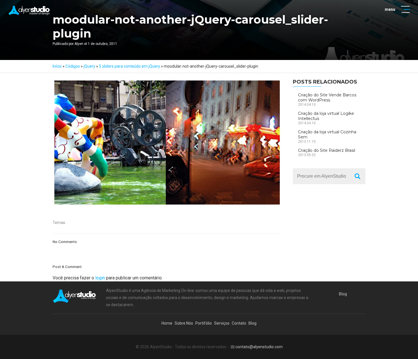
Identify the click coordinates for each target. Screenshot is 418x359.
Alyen (79, 44)
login (100, 278)
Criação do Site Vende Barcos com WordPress (327, 97)
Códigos (72, 66)
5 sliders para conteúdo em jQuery (129, 66)
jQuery (89, 66)
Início (57, 66)
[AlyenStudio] (29, 10)
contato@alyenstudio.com (259, 347)
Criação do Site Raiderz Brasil (326, 150)
